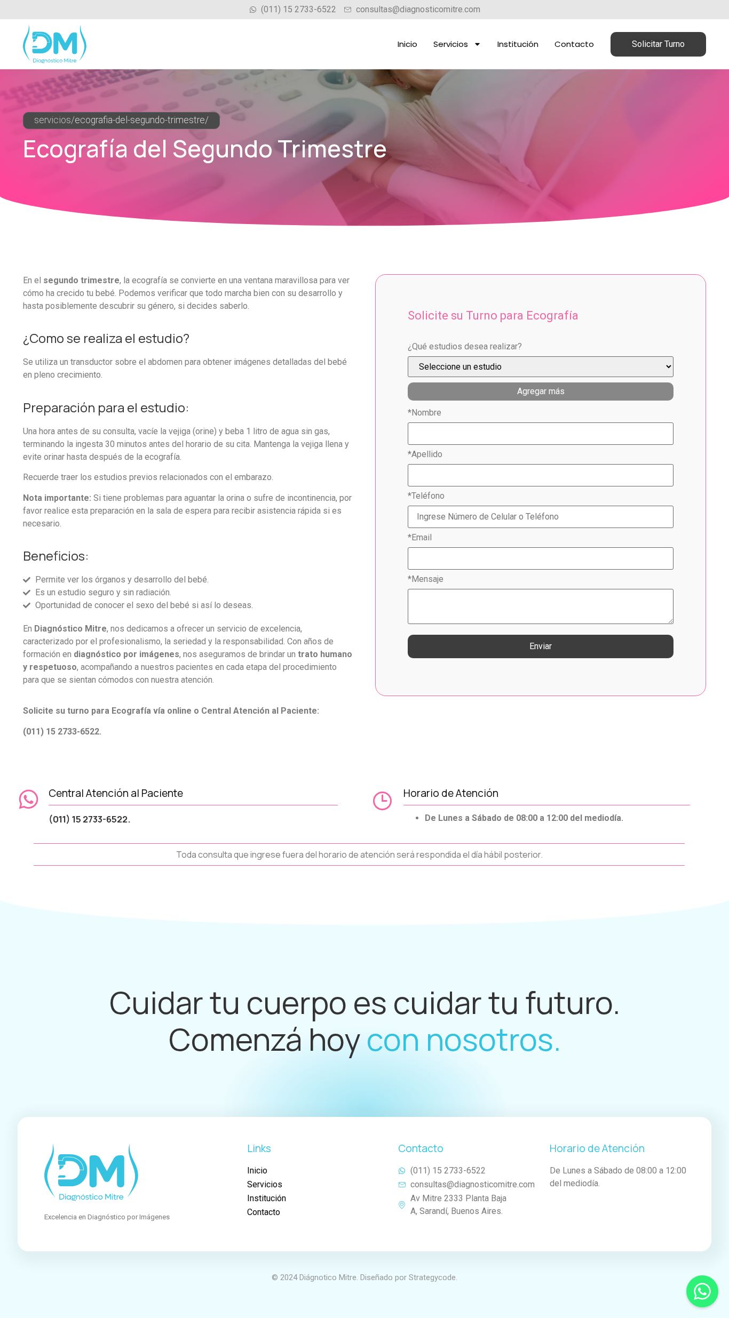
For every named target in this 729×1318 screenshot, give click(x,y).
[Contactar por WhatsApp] (702, 1291)
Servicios (450, 44)
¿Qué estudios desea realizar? (465, 346)
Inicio (407, 44)
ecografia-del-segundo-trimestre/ (142, 120)
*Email (420, 537)
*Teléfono (426, 496)
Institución (517, 44)
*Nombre (424, 413)
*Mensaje (425, 579)
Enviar (540, 646)
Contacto (574, 44)
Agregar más (541, 391)
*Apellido (425, 454)
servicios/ (54, 120)
